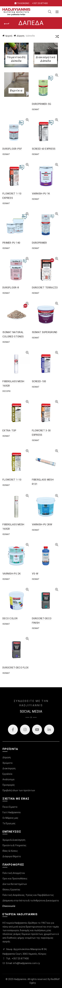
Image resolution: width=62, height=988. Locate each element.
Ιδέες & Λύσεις (10, 851)
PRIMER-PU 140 (11, 242)
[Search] (49, 11)
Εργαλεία (7, 774)
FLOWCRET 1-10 (11, 479)
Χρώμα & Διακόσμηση (13, 840)
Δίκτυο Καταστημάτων (14, 884)
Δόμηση (20, 35)
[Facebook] (13, 730)
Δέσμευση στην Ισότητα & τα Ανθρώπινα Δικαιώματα (30, 900)
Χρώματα (7, 763)
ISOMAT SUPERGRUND (44, 332)
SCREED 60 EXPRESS (44, 148)
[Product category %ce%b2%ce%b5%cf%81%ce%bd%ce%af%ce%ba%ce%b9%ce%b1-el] (16, 90)
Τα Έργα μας (9, 823)
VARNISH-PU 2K (11, 573)
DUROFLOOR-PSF (12, 148)
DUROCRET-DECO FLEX (15, 667)
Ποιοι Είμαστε (9, 807)
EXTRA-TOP (9, 430)
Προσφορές (8, 785)
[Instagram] (25, 730)
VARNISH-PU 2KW (42, 524)
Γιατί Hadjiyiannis (11, 812)
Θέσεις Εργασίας (11, 889)
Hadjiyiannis (20, 979)
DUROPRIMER (39, 242)
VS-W (35, 573)
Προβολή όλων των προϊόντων (18, 790)
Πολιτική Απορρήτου (13, 873)
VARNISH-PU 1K (41, 193)
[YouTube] (37, 730)
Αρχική (8, 35)
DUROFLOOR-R (10, 287)
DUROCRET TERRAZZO (45, 287)
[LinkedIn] (49, 730)
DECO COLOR (10, 618)
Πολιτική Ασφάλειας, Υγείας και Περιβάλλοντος (28, 895)
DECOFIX (6, 391)
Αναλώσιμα (8, 779)
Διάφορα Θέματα (11, 856)
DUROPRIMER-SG (41, 103)
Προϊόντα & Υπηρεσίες (14, 845)
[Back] (6, 23)
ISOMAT (35, 109)
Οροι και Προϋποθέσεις (14, 878)
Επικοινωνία (8, 906)
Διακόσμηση (9, 768)
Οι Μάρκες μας (10, 818)
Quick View (57, 75)
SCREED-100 (39, 381)
